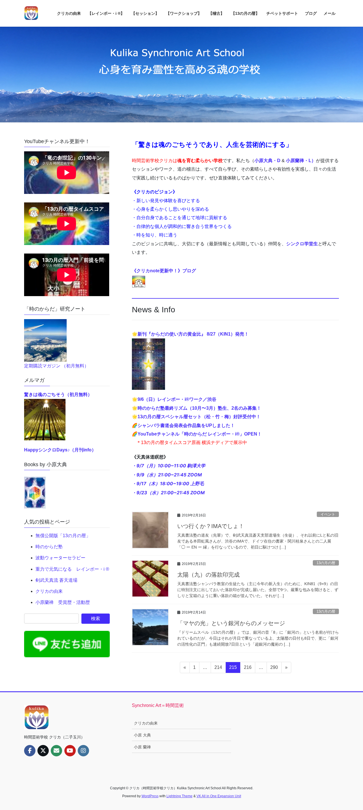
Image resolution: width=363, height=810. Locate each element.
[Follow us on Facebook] (29, 750)
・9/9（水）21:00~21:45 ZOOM (167, 475)
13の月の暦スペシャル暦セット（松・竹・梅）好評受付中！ (199, 416)
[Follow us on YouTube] (70, 750)
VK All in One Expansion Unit (219, 796)
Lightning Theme (179, 796)
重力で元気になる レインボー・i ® (72, 569)
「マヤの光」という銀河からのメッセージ (231, 623)
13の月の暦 (325, 563)
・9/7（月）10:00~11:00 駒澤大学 (168, 465)
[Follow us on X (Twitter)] (43, 750)
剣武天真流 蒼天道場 (56, 580)
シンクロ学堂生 (302, 243)
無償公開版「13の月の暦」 (62, 535)
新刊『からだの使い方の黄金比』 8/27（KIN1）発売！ (193, 334)
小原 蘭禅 (142, 747)
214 (218, 669)
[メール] (56, 750)
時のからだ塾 (49, 546)
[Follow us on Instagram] (83, 750)
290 (274, 669)
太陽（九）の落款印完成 (208, 575)
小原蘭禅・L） (301, 160)
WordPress (150, 796)
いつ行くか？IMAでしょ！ (210, 526)
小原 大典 (142, 735)
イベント (327, 514)
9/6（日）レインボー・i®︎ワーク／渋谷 (177, 399)
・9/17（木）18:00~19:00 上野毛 (168, 483)
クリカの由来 (49, 591)
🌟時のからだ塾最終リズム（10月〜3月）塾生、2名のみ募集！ (196, 408)
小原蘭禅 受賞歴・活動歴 (62, 602)
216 (248, 669)
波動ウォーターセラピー (60, 557)
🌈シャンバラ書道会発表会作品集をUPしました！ (183, 425)
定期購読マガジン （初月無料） (56, 365)
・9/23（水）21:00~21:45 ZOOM (168, 492)
